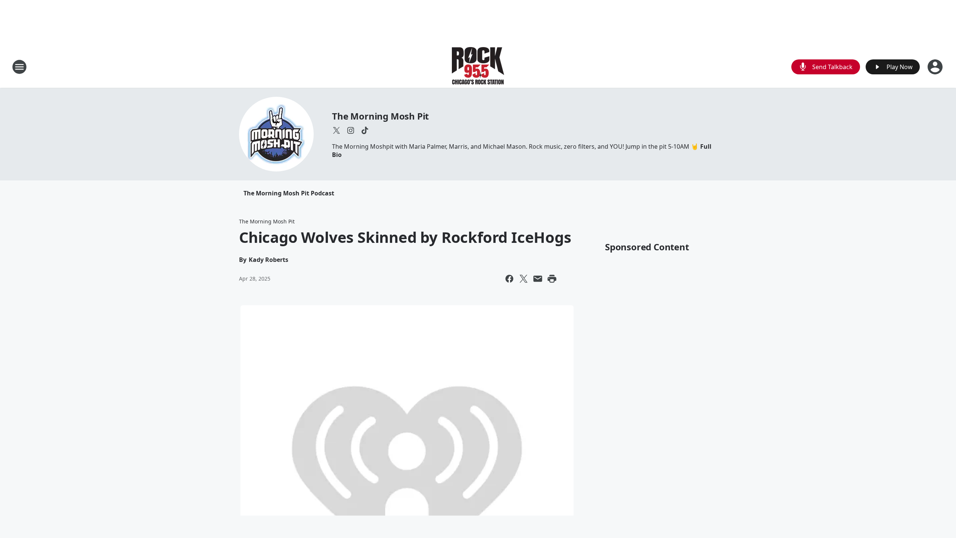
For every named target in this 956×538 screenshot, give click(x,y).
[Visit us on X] (336, 130)
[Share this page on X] (523, 278)
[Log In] (936, 66)
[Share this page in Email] (538, 278)
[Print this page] (552, 278)
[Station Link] (478, 66)
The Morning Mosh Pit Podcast (288, 193)
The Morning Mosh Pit (380, 116)
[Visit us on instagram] (350, 130)
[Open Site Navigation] (19, 66)
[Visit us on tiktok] (364, 130)
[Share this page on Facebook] (509, 278)
